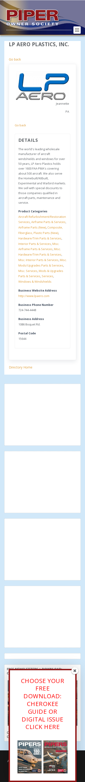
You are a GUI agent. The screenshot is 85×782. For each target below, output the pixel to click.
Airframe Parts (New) (32, 227)
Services (47, 276)
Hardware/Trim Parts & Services (39, 238)
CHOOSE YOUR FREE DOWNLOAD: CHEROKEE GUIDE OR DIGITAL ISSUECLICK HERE (42, 704)
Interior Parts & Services (34, 244)
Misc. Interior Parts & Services (38, 260)
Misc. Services (27, 271)
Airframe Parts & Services (48, 222)
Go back (15, 59)
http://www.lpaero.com (33, 296)
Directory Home (20, 367)
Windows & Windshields (34, 282)
